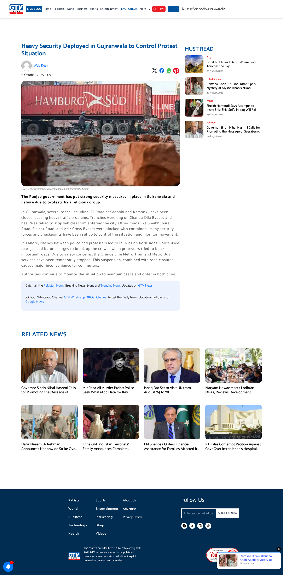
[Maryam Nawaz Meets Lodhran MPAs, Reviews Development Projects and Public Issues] (233, 365)
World (70, 9)
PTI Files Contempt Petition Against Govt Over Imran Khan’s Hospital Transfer (233, 448)
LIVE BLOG (34, 9)
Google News (34, 302)
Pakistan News (54, 285)
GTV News (145, 285)
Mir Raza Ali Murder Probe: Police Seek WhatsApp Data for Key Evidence (108, 392)
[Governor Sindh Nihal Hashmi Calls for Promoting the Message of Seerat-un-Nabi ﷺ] (49, 365)
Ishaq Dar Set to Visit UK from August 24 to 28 (167, 390)
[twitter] (192, 526)
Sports (94, 9)
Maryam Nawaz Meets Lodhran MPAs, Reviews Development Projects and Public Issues (229, 392)
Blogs (100, 525)
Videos (101, 534)
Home (47, 9)
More (143, 9)
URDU (173, 9)
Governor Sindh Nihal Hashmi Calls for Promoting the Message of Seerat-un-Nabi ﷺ (233, 131)
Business (82, 9)
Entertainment (109, 9)
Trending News (110, 285)
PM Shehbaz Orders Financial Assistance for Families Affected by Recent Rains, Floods (171, 448)
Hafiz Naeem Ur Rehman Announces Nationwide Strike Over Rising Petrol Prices (48, 448)
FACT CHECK (129, 9)
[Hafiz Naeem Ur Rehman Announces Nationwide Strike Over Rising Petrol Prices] (49, 421)
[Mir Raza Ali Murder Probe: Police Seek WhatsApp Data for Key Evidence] (111, 365)
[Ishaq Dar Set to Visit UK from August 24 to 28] (172, 365)
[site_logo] (76, 556)
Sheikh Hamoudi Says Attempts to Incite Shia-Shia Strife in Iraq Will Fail (231, 108)
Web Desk (41, 65)
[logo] (16, 9)
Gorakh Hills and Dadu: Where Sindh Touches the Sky (232, 64)
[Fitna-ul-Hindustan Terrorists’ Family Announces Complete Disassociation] (111, 421)
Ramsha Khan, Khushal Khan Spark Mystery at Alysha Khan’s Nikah (231, 86)
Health (73, 534)
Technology (77, 525)
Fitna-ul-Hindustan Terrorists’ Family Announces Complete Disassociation (106, 448)
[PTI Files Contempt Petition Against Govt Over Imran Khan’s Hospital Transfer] (233, 421)
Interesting (104, 517)
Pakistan (58, 9)
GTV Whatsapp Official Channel (86, 297)
